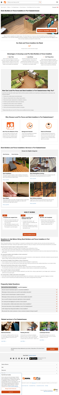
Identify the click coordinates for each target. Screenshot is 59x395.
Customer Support (32, 355)
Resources (4, 370)
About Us (3, 373)
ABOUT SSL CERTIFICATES (48, 391)
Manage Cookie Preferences (10, 388)
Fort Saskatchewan (15, 7)
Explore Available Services (46, 31)
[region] (11, 384)
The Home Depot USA (24, 385)
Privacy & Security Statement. (13, 386)
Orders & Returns (5, 364)
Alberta (8, 7)
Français (54, 7)
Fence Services (15, 154)
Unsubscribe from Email (40, 385)
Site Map (46, 385)
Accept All (11, 392)
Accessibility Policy (32, 385)
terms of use (34, 382)
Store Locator (3, 7)
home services (23, 7)
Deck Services (6, 154)
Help (2, 367)
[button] (1, 2)
